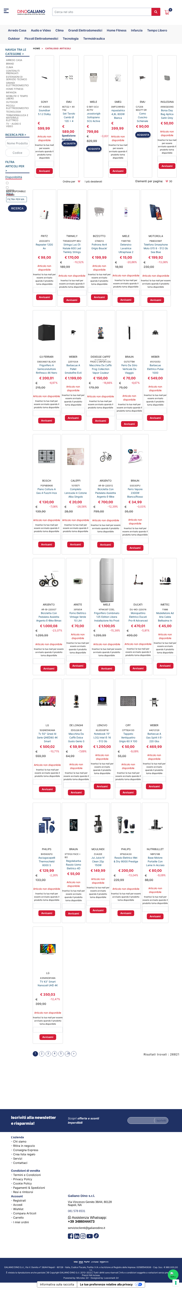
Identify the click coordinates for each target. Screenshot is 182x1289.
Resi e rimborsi (23, 1192)
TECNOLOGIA (13, 111)
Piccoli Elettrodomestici (41, 38)
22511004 (73, 361)
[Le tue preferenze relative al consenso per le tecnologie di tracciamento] (175, 1282)
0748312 (99, 241)
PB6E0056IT (155, 241)
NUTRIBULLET (155, 849)
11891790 (126, 241)
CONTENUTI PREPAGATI (13, 72)
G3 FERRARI (46, 356)
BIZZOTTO (99, 235)
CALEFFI (76, 480)
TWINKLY (71, 235)
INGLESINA (167, 101)
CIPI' (128, 725)
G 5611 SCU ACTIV (93, 108)
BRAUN (129, 356)
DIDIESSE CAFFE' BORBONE (101, 357)
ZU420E (98, 854)
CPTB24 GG (128, 730)
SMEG (117, 101)
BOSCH (46, 480)
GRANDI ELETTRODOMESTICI (17, 84)
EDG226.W (76, 730)
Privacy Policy (22, 1179)
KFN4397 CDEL (107, 609)
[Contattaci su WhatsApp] (173, 1274)
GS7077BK (129, 361)
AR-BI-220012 (105, 485)
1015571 (75, 485)
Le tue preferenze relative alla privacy (106, 1284)
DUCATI (138, 604)
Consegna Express (25, 1150)
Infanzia (137, 30)
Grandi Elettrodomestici (85, 30)
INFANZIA (11, 92)
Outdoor (14, 38)
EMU (69, 101)
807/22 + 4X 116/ (68, 108)
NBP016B (155, 854)
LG (47, 725)
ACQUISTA (69, 143)
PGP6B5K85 (47, 485)
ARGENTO (106, 480)
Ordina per (69, 181)
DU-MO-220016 (138, 609)
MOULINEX (98, 849)
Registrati (19, 1200)
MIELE (93, 101)
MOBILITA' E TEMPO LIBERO (17, 97)
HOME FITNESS (14, 88)
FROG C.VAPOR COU (100, 361)
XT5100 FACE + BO (73, 856)
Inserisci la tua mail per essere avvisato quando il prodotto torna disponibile (44, 151)
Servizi (17, 1158)
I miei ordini (21, 1222)
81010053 (155, 361)
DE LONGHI (76, 725)
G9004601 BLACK (46, 361)
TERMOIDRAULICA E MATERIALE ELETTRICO (17, 118)
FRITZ (44, 235)
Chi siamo (19, 1141)
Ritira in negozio (24, 1145)
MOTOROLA (156, 235)
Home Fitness (116, 30)
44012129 (154, 730)
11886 (165, 609)
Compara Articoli (24, 1213)
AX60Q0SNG (167, 106)
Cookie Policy (22, 1183)
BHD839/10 (47, 854)
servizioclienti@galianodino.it (86, 1227)
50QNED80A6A (47, 730)
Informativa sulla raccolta (57, 1284)
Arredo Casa (17, 30)
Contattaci (20, 1163)
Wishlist (18, 1209)
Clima (59, 30)
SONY (44, 101)
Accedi (17, 1205)
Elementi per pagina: (149, 181)
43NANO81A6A (47, 978)
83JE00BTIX (102, 730)
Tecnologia (71, 38)
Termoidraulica (94, 38)
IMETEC (165, 604)
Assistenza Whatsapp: (87, 1219)
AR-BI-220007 (48, 609)
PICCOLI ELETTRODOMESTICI (17, 107)
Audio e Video (41, 30)
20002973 (44, 241)
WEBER (73, 356)
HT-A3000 (44, 106)
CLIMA (9, 67)
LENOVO (102, 725)
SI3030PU (135, 485)
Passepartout (100, 1277)
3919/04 (78, 609)
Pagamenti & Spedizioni (29, 1187)
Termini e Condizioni (27, 1175)
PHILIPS (46, 849)
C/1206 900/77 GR (141, 108)
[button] (155, 12)
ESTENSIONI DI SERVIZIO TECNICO (16, 78)
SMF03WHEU (118, 106)
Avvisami (44, 170)
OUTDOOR (12, 102)
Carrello (18, 1217)
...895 (67, 1053)
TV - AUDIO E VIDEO (13, 125)
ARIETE (78, 604)
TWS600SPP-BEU (72, 241)
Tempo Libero (157, 30)
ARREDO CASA (14, 60)
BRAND (10, 63)
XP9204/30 (126, 854)
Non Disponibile (16, 193)
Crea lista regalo (24, 1154)
